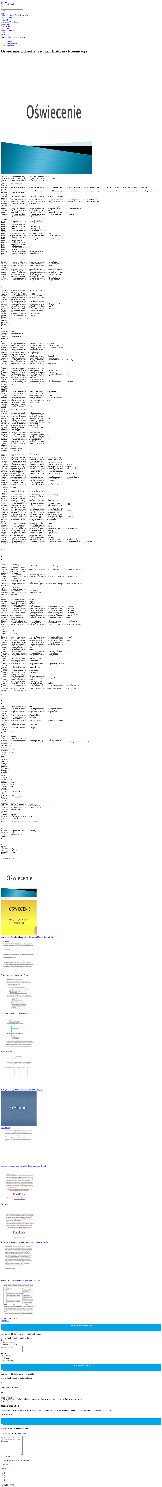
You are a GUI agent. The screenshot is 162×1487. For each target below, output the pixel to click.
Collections (13, 22)
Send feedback (7, 1414)
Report (3, 1397)
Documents (5, 1387)
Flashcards (5, 22)
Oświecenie (10, 45)
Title (2, 1340)
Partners (10, 1397)
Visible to (4, 1353)
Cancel (4, 1485)
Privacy (4, 1401)
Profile (3, 33)
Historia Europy (12, 43)
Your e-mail (5, 1456)
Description (9, 1345)
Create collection (7, 1360)
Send (11, 1485)
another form (22, 1433)
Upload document (8, 15)
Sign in (4, 1338)
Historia (9, 41)
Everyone (7, 1356)
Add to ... (5, 35)
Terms (9, 1401)
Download (5, 1321)
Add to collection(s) (8, 37)
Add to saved (21, 37)
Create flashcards (21, 15)
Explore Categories (8, 4)
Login (3, 13)
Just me (6, 1358)
